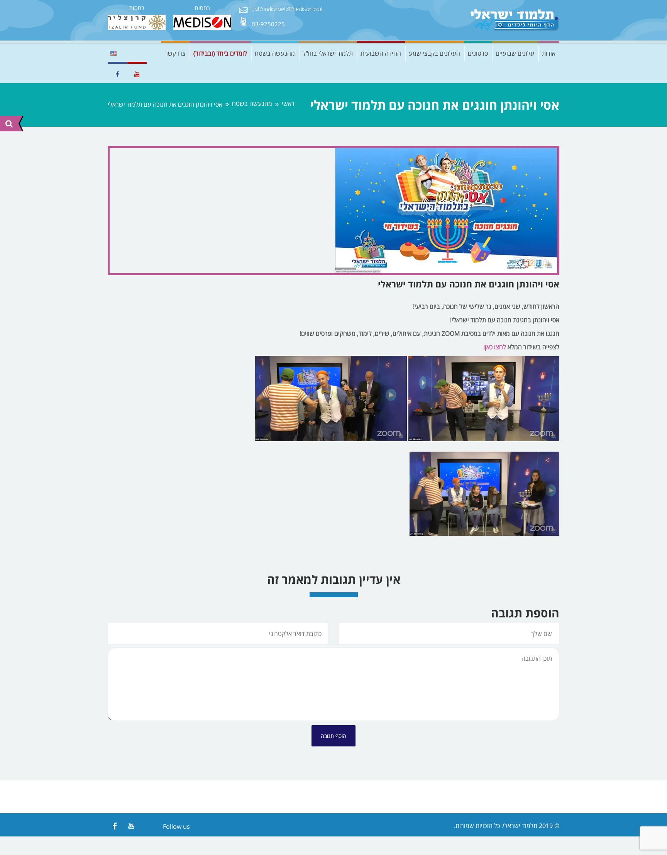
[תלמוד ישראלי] (515, 20)
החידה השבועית (381, 53)
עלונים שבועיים (515, 53)
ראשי (288, 104)
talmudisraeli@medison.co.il (287, 10)
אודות (548, 53)
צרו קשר (175, 53)
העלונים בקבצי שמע (434, 53)
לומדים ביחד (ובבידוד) (220, 53)
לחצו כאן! (495, 347)
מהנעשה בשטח (275, 53)
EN (113, 53)
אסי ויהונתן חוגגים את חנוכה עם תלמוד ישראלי (468, 284)
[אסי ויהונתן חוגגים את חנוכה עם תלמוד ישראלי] (333, 210)
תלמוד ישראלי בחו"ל (328, 53)
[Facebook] (114, 826)
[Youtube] (131, 826)
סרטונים (478, 53)
